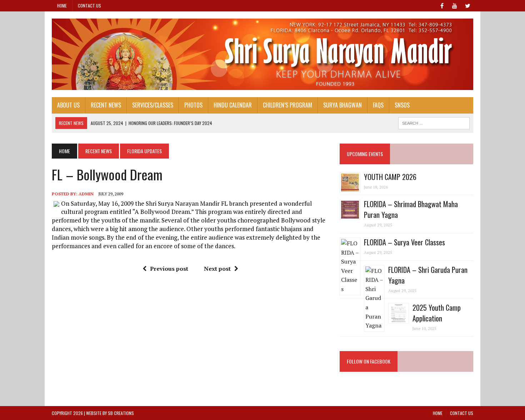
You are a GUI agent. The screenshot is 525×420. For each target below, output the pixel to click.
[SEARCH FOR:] (434, 122)
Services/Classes (152, 105)
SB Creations (121, 413)
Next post (217, 268)
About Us (68, 105)
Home (62, 5)
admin (86, 193)
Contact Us (89, 5)
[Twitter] (467, 5)
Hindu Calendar (233, 105)
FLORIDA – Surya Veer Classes (404, 242)
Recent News (106, 105)
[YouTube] (454, 5)
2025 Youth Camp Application (436, 313)
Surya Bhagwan (342, 105)
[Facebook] (442, 5)
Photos (193, 105)
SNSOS (402, 105)
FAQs (378, 105)
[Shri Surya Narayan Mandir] (262, 54)
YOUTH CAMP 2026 (390, 176)
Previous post (169, 268)
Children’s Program (287, 105)
